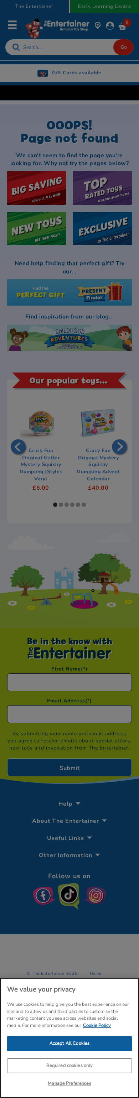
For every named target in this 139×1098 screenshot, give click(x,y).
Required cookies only (69, 1065)
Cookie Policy (97, 1025)
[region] (69, 1038)
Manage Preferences (69, 1083)
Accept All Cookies (69, 1043)
